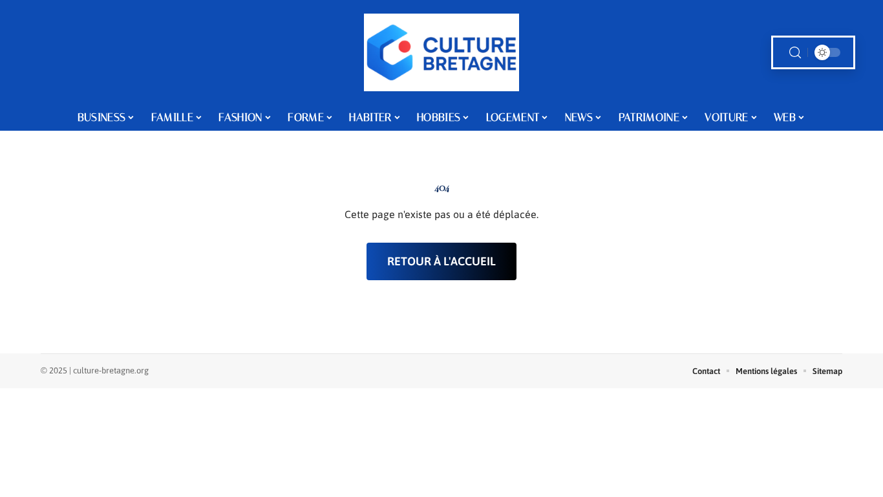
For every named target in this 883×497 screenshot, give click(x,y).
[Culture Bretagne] (441, 52)
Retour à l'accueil (441, 261)
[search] (795, 53)
